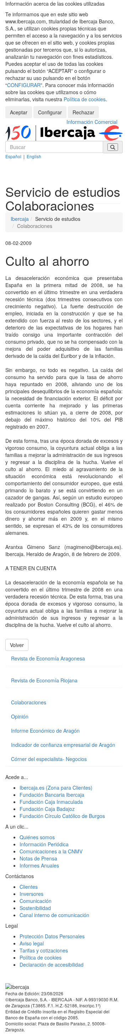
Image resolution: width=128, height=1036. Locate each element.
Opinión (19, 716)
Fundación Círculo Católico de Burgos (62, 815)
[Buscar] (112, 147)
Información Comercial (91, 121)
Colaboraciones (28, 702)
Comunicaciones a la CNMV (51, 851)
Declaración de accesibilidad (52, 964)
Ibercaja (20, 218)
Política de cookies (85, 99)
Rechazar (83, 112)
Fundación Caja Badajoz (47, 808)
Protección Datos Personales (52, 936)
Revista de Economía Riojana (44, 680)
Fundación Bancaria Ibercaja (52, 794)
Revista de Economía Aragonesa (48, 658)
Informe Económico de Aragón (45, 730)
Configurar (50, 112)
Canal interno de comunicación (54, 914)
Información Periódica (44, 844)
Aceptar (18, 112)
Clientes (29, 886)
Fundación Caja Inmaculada (51, 801)
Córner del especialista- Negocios (49, 758)
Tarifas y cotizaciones (44, 950)
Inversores (31, 893)
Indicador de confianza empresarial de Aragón (63, 744)
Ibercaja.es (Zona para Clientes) (56, 787)
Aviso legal (32, 943)
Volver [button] (17, 644)
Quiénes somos (37, 837)
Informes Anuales (39, 865)
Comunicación (36, 900)
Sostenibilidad (35, 907)
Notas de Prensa (38, 858)
